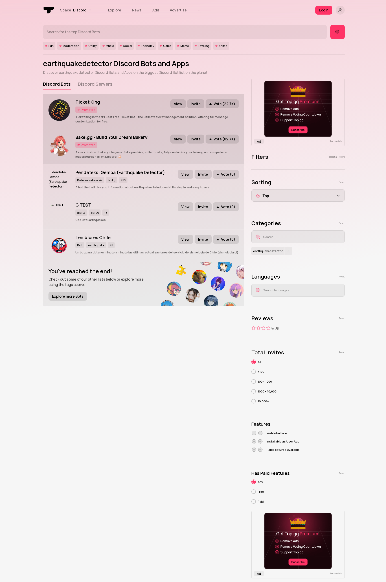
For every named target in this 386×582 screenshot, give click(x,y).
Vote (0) (228, 174)
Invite (196, 103)
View (178, 103)
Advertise (178, 10)
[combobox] (298, 195)
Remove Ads (335, 141)
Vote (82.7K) (224, 139)
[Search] (337, 32)
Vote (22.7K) (224, 103)
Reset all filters (337, 156)
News (137, 10)
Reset (342, 182)
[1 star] (253, 328)
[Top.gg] (49, 10)
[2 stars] (258, 328)
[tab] (57, 84)
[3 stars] (263, 328)
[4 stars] (268, 328)
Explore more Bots (67, 296)
